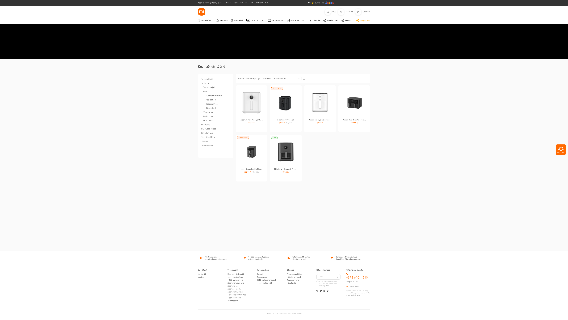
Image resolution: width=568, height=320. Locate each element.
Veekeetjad (211, 100)
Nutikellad (205, 125)
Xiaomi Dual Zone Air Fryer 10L (354, 120)
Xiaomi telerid (232, 286)
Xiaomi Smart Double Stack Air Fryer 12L (251, 169)
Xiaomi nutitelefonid (235, 274)
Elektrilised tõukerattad (236, 295)
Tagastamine (262, 277)
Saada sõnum (355, 286)
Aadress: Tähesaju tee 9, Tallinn (210, 3)
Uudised (201, 277)
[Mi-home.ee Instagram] (324, 291)
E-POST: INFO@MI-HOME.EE (260, 3)
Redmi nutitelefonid (235, 277)
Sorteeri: (267, 78)
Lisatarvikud (208, 120)
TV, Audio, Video (208, 129)
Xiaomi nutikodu (234, 289)
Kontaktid (202, 274)
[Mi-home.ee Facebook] (317, 291)
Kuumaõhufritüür (214, 96)
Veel (327, 286)
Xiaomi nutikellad (234, 298)
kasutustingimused (354, 295)
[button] (331, 12)
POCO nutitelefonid (235, 280)
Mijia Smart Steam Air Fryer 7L (285, 169)
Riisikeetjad (211, 108)
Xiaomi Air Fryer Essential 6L (320, 120)
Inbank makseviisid (264, 283)
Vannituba (208, 112)
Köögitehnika (212, 104)
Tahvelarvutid (207, 133)
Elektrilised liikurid (209, 137)
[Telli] (337, 277)
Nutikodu (205, 83)
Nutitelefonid (207, 79)
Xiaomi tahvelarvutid (235, 283)
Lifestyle (204, 141)
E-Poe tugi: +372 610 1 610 (236, 3)
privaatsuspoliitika (364, 293)
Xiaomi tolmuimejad (235, 292)
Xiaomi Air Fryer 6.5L (285, 120)
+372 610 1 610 (357, 277)
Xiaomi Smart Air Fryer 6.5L (252, 120)
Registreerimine (293, 280)
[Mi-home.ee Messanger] (321, 291)
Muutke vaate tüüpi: (247, 78)
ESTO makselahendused (266, 280)
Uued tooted (207, 145)
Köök (205, 91)
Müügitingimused (294, 277)
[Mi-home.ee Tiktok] (328, 291)
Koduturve (208, 116)
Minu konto (291, 283)
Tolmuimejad (209, 87)
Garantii (260, 274)
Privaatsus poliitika (294, 274)
